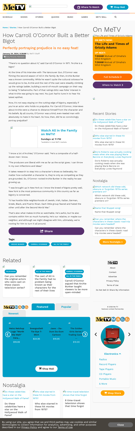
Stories (39, 17)
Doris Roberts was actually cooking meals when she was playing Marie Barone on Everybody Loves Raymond (110, 165)
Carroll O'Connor (39, 244)
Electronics (111, 353)
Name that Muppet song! (107, 212)
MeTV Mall (101, 17)
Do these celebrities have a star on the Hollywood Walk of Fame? (16, 409)
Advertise (112, 276)
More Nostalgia (112, 241)
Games (84, 17)
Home (5, 27)
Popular (66, 306)
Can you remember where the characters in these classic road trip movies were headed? (111, 230)
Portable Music (107, 378)
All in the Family (61, 244)
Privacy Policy (112, 281)
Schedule (8, 17)
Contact (112, 272)
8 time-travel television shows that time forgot (75, 403)
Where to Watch (111, 85)
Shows (24, 17)
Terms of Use (112, 285)
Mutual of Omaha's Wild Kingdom (110, 57)
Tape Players (106, 369)
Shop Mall (119, 7)
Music (70, 17)
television (11, 271)
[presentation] (8, 334)
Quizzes (55, 17)
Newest (13, 313)
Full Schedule (111, 77)
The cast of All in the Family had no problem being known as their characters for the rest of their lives (45, 283)
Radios (103, 359)
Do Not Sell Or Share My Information (112, 290)
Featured (42, 306)
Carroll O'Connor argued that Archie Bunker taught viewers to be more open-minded (76, 286)
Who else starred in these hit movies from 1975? (46, 406)
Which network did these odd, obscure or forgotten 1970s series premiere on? (112, 198)
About (112, 268)
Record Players (107, 364)
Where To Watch (90, 7)
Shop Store (114, 393)
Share (48, 231)
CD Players (105, 374)
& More (103, 383)
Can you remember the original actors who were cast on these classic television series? (15, 282)
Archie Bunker (17, 244)
